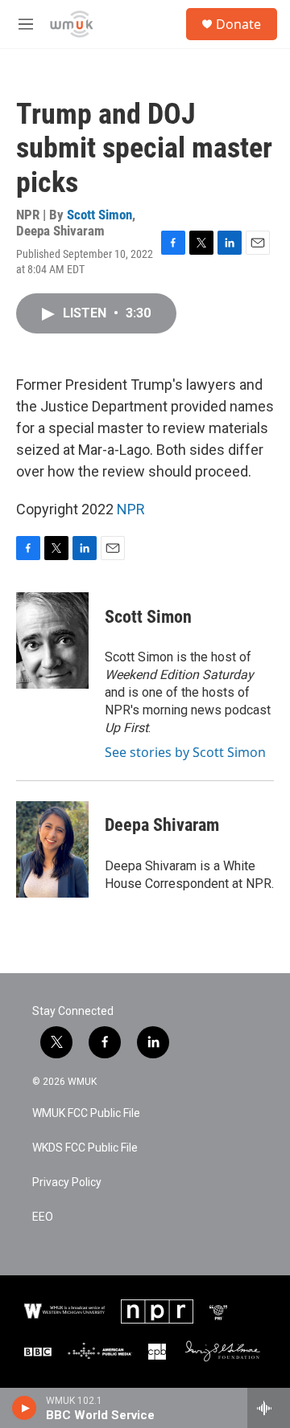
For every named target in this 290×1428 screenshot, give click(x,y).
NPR (131, 509)
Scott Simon (99, 215)
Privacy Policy (67, 1182)
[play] (24, 1408)
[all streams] (268, 1408)
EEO (42, 1217)
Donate (238, 24)
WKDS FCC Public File (85, 1148)
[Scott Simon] (52, 640)
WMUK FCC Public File (86, 1113)
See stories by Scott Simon (185, 752)
